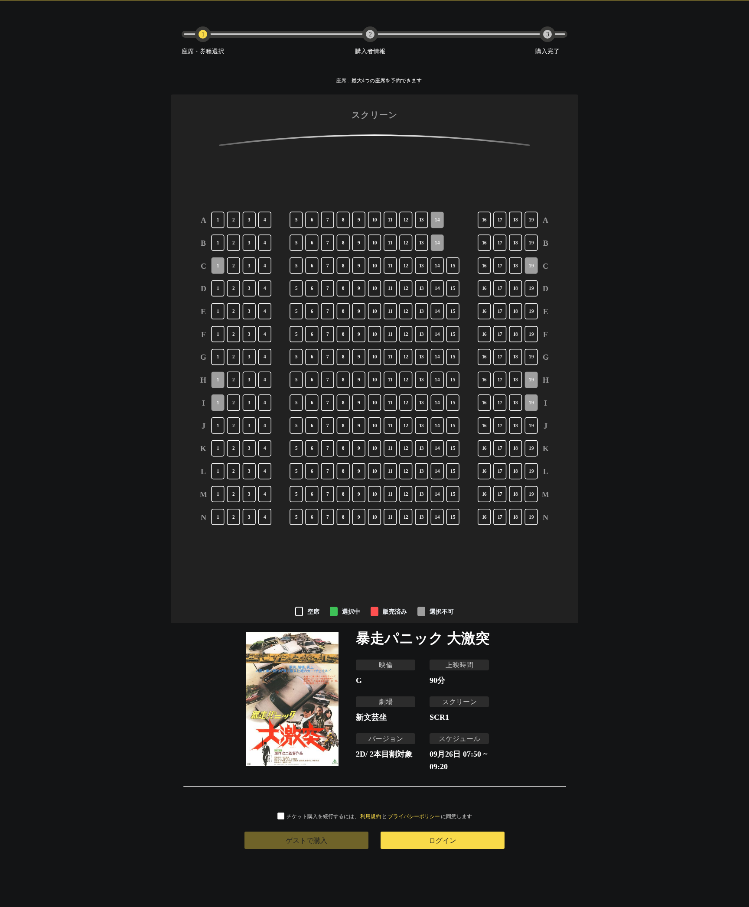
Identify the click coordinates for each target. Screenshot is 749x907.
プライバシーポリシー (414, 816)
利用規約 (370, 816)
